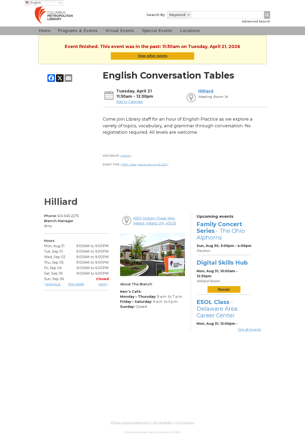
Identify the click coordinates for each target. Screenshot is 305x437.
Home (45, 30)
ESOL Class (129, 164)
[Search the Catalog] (267, 15)
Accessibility (163, 422)
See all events (249, 329)
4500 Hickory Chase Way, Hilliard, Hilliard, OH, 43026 (154, 220)
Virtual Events (119, 30)
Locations (190, 30)
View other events (153, 56)
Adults (126, 155)
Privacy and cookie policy (131, 422)
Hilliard (205, 91)
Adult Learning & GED (152, 164)
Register (224, 289)
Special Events (157, 30)
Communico (184, 422)
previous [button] (52, 284)
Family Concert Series (221, 231)
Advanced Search (256, 21)
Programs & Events (78, 30)
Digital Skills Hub (222, 262)
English (35, 3)
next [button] (103, 284)
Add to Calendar (129, 102)
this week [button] (76, 284)
